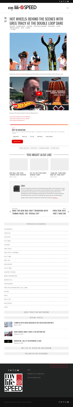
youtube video (55, 148)
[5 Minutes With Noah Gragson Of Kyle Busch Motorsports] (8, 324)
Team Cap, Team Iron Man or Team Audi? (58, 174)
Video (22, 27)
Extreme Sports (20, 26)
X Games (28, 27)
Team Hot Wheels (14, 27)
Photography (8, 284)
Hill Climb (7, 256)
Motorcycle (8, 280)
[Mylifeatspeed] (60, 1)
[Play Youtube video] (39, 93)
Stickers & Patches (49, 136)
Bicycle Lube (24, 136)
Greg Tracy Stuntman (40, 26)
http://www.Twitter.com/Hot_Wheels (19, 118)
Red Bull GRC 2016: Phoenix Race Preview (18, 174)
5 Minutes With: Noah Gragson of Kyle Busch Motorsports (34, 323)
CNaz (14, 29)
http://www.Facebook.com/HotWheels (20, 117)
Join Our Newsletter (34, 377)
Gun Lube (32, 136)
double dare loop (24, 148)
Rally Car (7, 299)
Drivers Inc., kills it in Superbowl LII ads (27, 341)
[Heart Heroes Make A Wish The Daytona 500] (8, 333)
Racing (6, 291)
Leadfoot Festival (10, 272)
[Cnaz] (16, 188)
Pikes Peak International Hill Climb (15, 288)
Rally (6, 295)
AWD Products (39, 136)
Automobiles (8, 229)
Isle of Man (8, 268)
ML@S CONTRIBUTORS (10, 276)
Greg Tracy (34, 148)
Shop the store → (17, 141)
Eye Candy (7, 241)
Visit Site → (55, 197)
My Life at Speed (20, 74)
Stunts (58, 26)
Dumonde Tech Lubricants (35, 374)
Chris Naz (7, 233)
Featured (29, 26)
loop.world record (44, 148)
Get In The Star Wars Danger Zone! (38, 174)
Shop (29, 370)
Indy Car (7, 260)
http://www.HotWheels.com (17, 120)
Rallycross (8, 303)
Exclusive (12, 26)
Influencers (51, 26)
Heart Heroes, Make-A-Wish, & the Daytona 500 (29, 332)
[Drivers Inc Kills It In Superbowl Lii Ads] (8, 341)
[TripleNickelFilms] (68, 1)
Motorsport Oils (16, 136)
